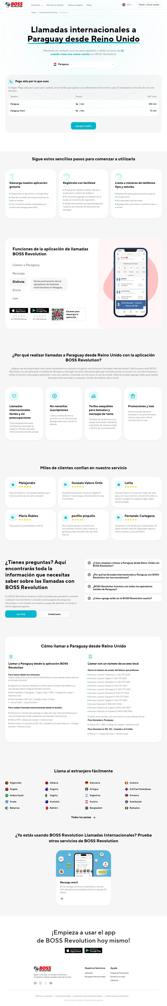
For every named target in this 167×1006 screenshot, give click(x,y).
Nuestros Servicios (95, 968)
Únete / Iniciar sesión (149, 4)
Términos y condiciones (43, 996)
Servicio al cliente (54, 5)
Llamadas (89, 973)
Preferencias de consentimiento (117, 996)
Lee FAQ (21, 614)
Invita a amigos (75, 5)
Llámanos (114, 980)
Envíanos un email (117, 977)
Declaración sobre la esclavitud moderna (88, 996)
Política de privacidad (62, 996)
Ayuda (113, 968)
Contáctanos (54, 614)
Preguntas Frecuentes (119, 973)
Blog (89, 5)
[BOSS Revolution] (14, 4)
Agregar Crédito (83, 126)
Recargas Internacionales (95, 977)
